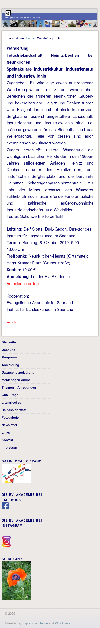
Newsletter (9, 424)
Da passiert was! (14, 409)
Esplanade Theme (35, 623)
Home (30, 38)
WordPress (62, 623)
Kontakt (7, 439)
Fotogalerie (10, 417)
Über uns (8, 349)
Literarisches (11, 402)
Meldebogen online (16, 379)
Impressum (10, 447)
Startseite (9, 342)
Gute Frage (10, 394)
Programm (10, 357)
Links (6, 432)
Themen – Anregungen (19, 387)
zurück (11, 322)
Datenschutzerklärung (18, 372)
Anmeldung (10, 364)
